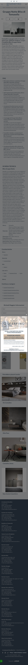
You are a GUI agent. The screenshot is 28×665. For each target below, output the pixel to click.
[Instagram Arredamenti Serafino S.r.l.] (14, 1)
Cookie (15, 652)
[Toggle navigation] (26, 4)
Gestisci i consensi (22, 652)
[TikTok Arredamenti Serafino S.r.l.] (16, 1)
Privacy (11, 652)
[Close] (26, 314)
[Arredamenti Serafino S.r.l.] (14, 4)
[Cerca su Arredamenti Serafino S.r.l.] (2, 4)
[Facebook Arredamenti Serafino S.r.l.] (11, 1)
